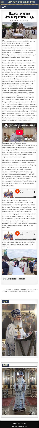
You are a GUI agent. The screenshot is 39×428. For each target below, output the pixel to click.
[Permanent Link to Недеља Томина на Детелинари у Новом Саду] (19, 30)
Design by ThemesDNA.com (19, 426)
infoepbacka (15, 20)
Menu (5, 7)
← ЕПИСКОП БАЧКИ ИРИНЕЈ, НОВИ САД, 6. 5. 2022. (18, 291)
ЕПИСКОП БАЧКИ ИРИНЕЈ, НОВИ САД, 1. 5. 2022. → (21, 289)
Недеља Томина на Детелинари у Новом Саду (19, 15)
